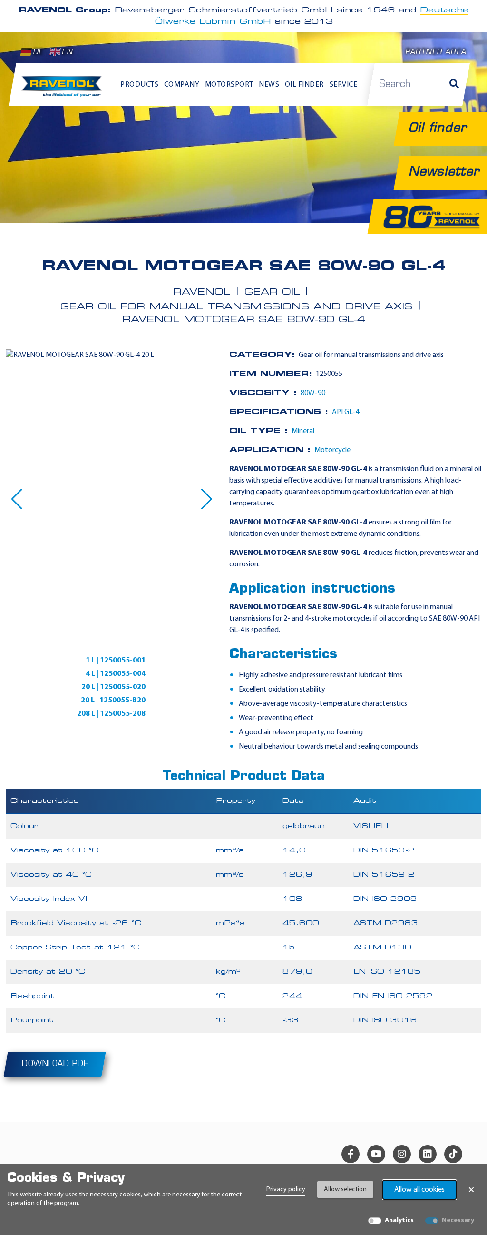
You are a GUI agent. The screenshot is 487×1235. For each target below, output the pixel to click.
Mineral (303, 431)
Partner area (435, 52)
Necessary (458, 1220)
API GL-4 (345, 412)
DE (38, 52)
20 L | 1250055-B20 (113, 700)
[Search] (454, 85)
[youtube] (376, 1154)
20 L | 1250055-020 (113, 687)
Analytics (399, 1220)
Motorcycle (332, 450)
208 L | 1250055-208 (111, 714)
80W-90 (313, 393)
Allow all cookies (419, 1190)
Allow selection (345, 1189)
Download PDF (55, 1064)
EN (67, 52)
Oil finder (304, 85)
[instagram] (402, 1154)
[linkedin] (428, 1154)
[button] (16, 499)
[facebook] (350, 1154)
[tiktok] (453, 1154)
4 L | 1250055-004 (116, 674)
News (269, 85)
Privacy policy (285, 1189)
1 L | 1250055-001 (116, 660)
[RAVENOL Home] (64, 89)
